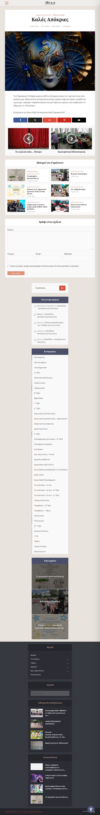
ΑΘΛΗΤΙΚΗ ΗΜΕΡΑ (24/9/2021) (53, 722)
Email (39, 254)
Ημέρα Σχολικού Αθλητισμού (56, 743)
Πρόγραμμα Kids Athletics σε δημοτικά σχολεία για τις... (55, 713)
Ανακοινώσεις (32, 171)
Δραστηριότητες (43, 15)
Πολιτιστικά (58, 15)
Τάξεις (33, 663)
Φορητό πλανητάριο (79, 174)
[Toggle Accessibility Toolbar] (92, 809)
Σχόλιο (10, 229)
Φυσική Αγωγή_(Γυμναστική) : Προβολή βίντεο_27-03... (55, 734)
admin (58, 26)
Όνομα (11, 254)
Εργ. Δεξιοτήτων (37, 671)
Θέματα (34, 667)
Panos (39, 314)
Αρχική (33, 655)
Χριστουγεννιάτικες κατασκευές (79, 206)
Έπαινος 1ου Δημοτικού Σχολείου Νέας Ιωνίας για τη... (36, 191)
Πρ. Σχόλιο (45, 26)
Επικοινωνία (36, 674)
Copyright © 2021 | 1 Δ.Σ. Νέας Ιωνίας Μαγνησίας (23, 812)
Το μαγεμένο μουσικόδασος (33, 177)
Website (68, 254)
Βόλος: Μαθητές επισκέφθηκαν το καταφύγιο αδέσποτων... (55, 767)
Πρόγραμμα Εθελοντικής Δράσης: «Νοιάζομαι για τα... (56, 787)
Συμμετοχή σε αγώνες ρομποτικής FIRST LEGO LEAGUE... (37, 207)
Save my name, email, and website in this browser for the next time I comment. (44, 266)
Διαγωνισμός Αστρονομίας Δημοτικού (56, 776)
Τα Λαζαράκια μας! (78, 189)
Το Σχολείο (35, 659)
